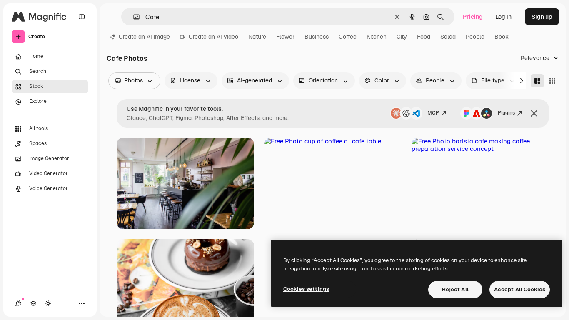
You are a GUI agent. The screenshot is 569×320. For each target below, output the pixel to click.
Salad (448, 36)
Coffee (348, 36)
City (402, 36)
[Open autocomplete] (133, 17)
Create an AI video (213, 36)
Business (316, 36)
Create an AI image (144, 36)
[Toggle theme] (48, 303)
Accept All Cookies (519, 289)
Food (423, 36)
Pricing (473, 16)
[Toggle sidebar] (81, 16)
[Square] (552, 81)
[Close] (534, 113)
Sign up (542, 16)
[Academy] (33, 303)
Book (501, 36)
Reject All (455, 289)
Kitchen (377, 36)
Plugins (506, 113)
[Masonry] (537, 81)
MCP (433, 113)
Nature (257, 36)
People (475, 36)
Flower (285, 36)
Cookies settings (306, 288)
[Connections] (18, 303)
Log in (503, 16)
